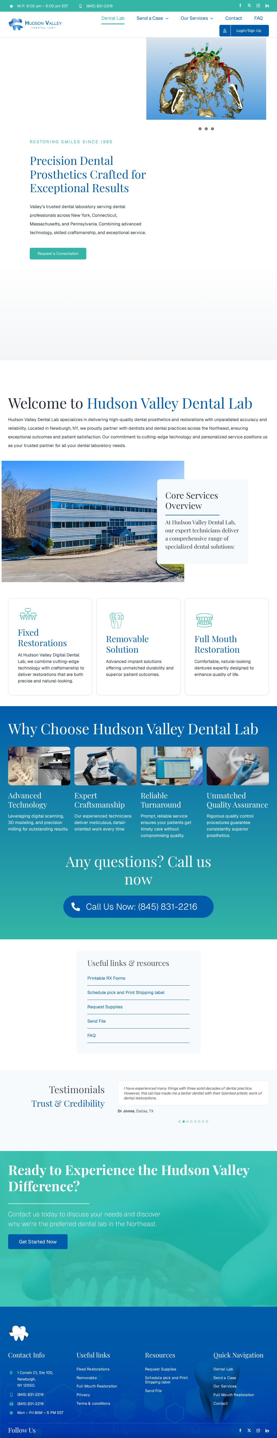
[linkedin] (267, 5)
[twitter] (249, 5)
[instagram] (258, 5)
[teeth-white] (19, 1327)
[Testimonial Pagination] (180, 1121)
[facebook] (240, 5)
